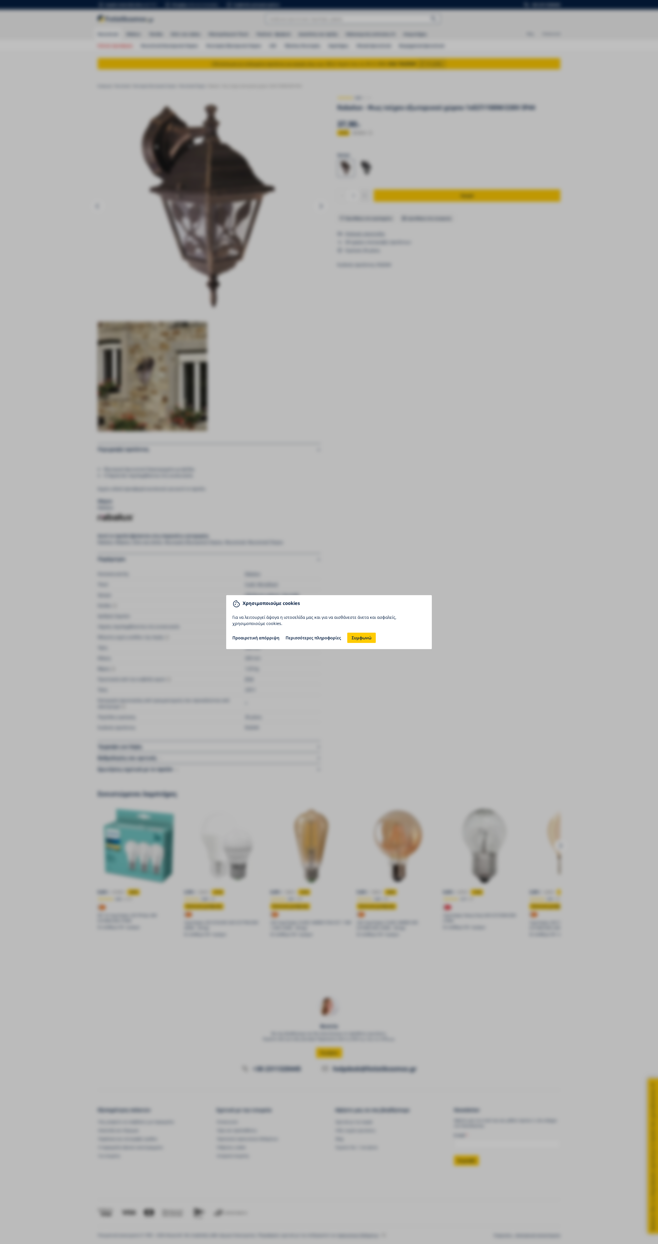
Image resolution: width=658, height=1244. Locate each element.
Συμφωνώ (361, 638)
